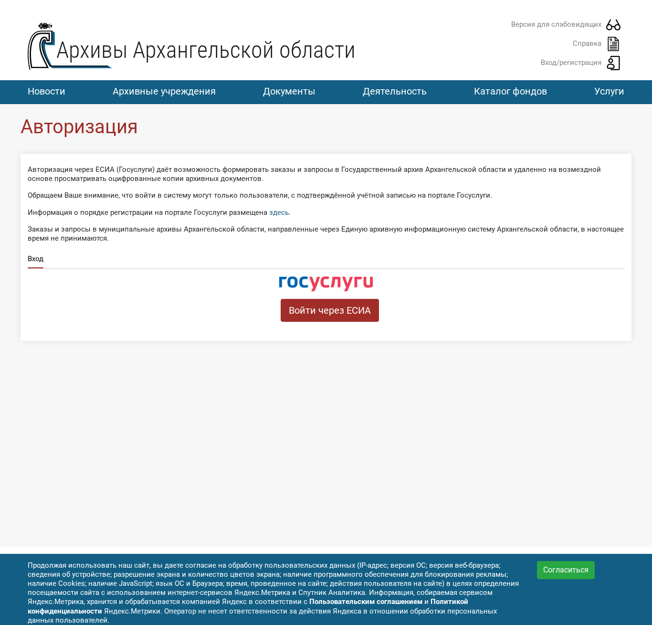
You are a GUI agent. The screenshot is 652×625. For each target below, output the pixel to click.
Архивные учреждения (164, 91)
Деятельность (395, 91)
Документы (289, 91)
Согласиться (566, 569)
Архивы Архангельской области (206, 50)
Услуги (609, 91)
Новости (46, 91)
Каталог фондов (510, 91)
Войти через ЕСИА (330, 310)
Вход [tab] (35, 258)
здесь (279, 212)
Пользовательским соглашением (365, 601)
